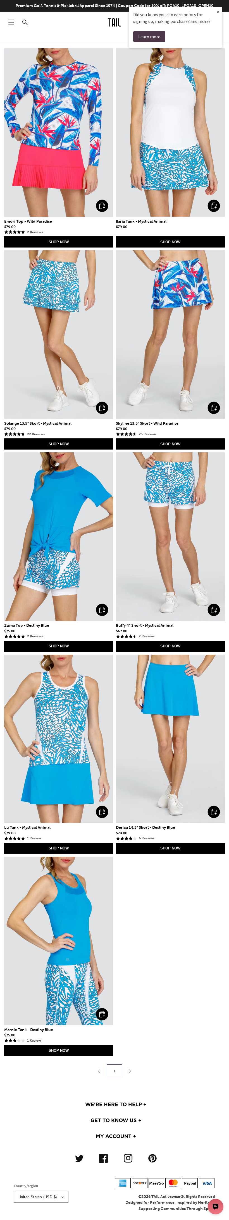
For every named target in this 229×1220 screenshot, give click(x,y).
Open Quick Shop (102, 205)
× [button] (218, 11)
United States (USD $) (37, 1197)
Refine (207, 38)
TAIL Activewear (166, 1196)
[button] (11, 22)
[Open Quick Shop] (58, 132)
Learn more (149, 36)
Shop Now (59, 242)
